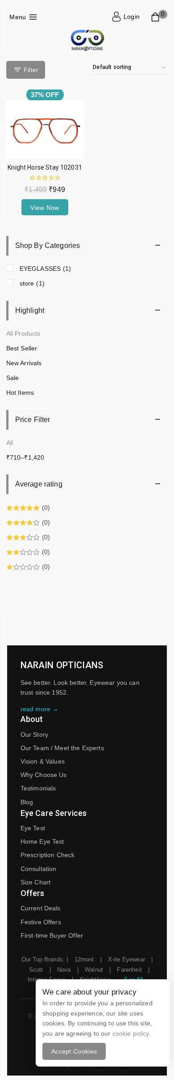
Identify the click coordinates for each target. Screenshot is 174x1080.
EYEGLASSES (45, 268)
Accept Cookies (74, 1051)
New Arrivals (24, 363)
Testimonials (38, 788)
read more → (40, 709)
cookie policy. (131, 1033)
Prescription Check (48, 854)
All (9, 442)
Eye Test (33, 828)
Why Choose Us (44, 774)
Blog (27, 802)
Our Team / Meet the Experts (62, 747)
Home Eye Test (42, 841)
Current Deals (41, 908)
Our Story (34, 734)
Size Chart (36, 882)
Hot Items (20, 392)
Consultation (39, 868)
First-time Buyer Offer (52, 935)
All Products (23, 333)
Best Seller (21, 348)
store (32, 283)
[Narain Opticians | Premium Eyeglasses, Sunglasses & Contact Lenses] (87, 41)
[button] (44, 207)
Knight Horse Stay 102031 (45, 167)
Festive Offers (41, 922)
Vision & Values (43, 761)
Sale (12, 377)
